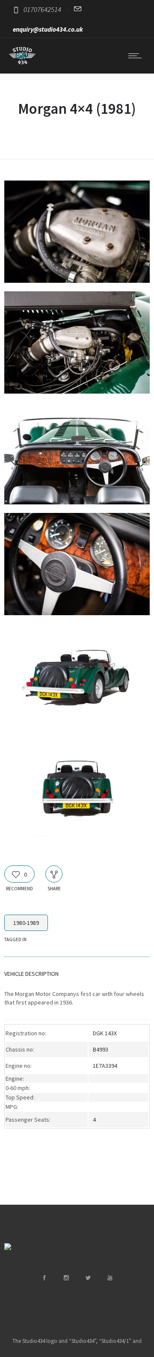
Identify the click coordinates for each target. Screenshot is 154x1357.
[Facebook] (44, 1278)
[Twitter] (87, 1278)
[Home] (22, 62)
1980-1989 (26, 923)
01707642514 (42, 9)
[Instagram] (66, 1278)
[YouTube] (109, 1278)
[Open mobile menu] (136, 55)
